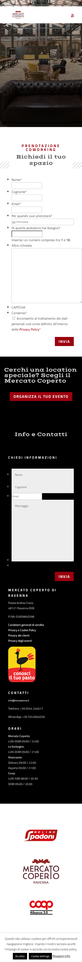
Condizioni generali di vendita (26, 625)
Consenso (19, 313)
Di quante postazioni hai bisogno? (36, 228)
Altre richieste (22, 245)
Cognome (19, 192)
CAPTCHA (18, 307)
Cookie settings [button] (40, 956)
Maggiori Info (61, 956)
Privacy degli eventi (20, 640)
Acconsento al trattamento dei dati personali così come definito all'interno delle (40, 324)
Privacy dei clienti (18, 635)
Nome (17, 180)
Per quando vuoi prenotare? (32, 216)
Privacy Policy (29, 329)
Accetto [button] (20, 956)
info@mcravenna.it (18, 700)
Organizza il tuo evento (41, 396)
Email (16, 204)
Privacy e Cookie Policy (22, 630)
